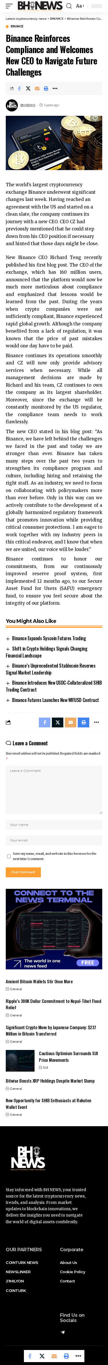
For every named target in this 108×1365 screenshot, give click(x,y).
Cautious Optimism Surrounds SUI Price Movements (68, 1056)
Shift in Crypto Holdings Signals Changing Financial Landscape (46, 652)
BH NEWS (27, 105)
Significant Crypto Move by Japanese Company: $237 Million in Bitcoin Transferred (51, 1030)
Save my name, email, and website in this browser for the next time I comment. (54, 856)
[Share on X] (28, 88)
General (16, 989)
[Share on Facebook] (19, 88)
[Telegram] (62, 1333)
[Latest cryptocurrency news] (40, 6)
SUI (45, 1068)
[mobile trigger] (11, 6)
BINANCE (17, 26)
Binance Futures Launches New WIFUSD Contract (55, 700)
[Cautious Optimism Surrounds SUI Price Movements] (20, 1061)
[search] (69, 6)
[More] (55, 88)
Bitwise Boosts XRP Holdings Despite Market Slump (50, 1080)
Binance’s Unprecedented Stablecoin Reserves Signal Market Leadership (50, 669)
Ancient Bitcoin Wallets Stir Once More (39, 981)
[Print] (46, 88)
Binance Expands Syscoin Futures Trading (49, 638)
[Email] (37, 88)
